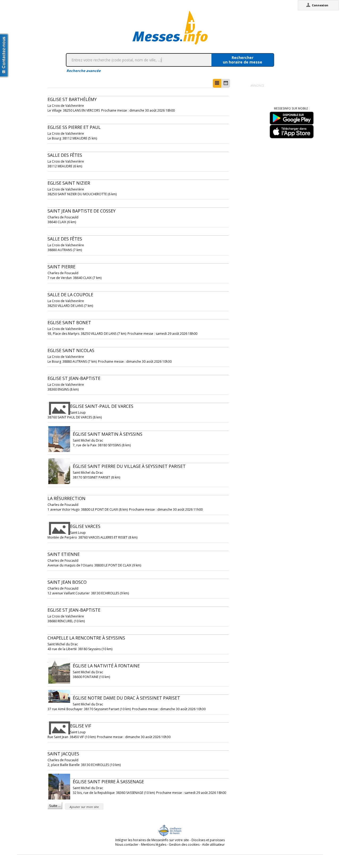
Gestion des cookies (184, 844)
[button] (217, 83)
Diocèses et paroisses (208, 840)
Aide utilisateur (213, 844)
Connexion (320, 5)
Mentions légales (153, 844)
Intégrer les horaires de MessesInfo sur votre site (152, 840)
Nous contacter (126, 844)
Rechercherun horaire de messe (242, 60)
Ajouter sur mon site (84, 807)
